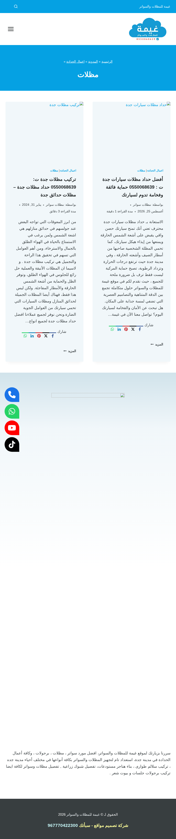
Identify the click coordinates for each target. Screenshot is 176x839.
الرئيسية (107, 61)
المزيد (157, 344)
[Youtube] (12, 427)
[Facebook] (139, 329)
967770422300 (63, 825)
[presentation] (131, 131)
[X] (132, 329)
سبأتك (84, 825)
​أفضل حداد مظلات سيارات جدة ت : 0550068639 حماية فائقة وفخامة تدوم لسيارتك (132, 187)
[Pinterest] (126, 329)
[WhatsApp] (112, 329)
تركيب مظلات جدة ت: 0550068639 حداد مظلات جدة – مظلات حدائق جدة (44, 187)
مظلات (141, 170)
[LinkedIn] (119, 329)
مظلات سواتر (142, 204)
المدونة (93, 61)
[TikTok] (12, 444)
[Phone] (12, 394)
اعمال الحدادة (75, 61)
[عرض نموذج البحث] (12, 6)
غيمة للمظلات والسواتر (83, 814)
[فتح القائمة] (11, 29)
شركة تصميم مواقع (111, 825)
